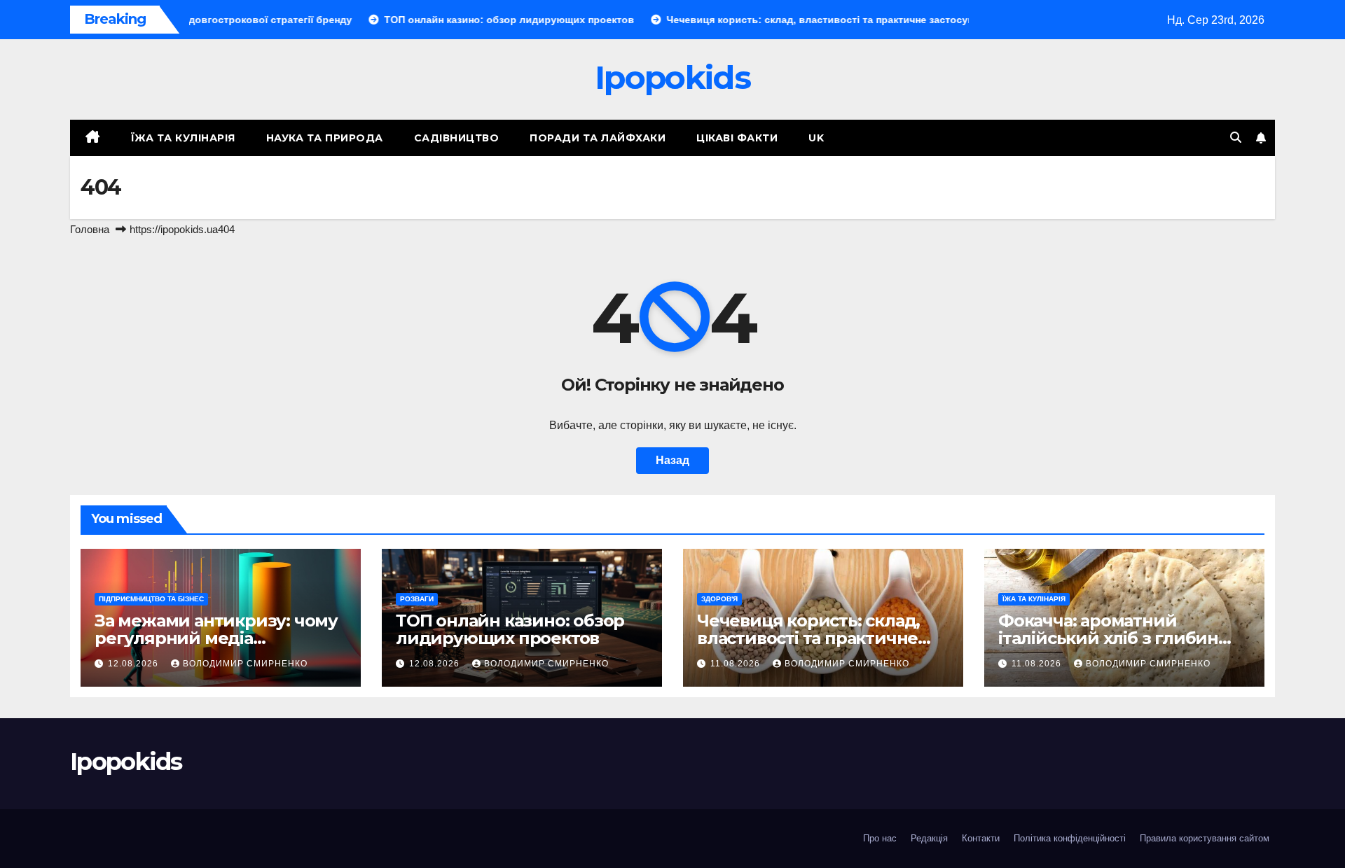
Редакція (929, 838)
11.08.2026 (736, 663)
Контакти (981, 838)
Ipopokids (672, 77)
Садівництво (456, 138)
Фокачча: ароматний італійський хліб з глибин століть (1108, 638)
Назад (672, 460)
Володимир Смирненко (245, 663)
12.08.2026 (134, 663)
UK (816, 138)
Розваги (417, 599)
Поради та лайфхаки (597, 138)
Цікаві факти (737, 138)
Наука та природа (324, 138)
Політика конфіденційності (1070, 838)
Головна (89, 229)
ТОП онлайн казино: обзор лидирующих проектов (510, 629)
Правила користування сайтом (1204, 838)
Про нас (880, 838)
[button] (1235, 138)
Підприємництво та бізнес (151, 599)
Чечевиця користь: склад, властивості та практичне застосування (808, 638)
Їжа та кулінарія (183, 138)
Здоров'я (719, 599)
